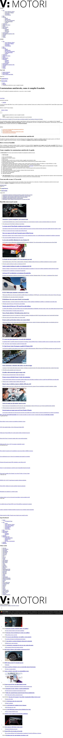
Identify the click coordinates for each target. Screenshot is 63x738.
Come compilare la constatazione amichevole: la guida (13, 131)
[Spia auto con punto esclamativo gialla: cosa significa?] (32, 622)
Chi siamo (4, 613)
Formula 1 (7, 29)
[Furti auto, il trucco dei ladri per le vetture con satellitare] (32, 630)
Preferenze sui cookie (22, 613)
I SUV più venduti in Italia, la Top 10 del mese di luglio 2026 (12, 427)
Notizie (3, 26)
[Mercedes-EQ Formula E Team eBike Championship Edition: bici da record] (32, 694)
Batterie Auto (5, 592)
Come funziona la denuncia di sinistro (35, 119)
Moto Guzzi (4, 566)
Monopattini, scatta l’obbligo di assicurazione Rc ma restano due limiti (16, 199)
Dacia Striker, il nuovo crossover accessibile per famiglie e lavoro (12, 421)
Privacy (12, 613)
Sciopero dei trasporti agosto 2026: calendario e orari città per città (13, 462)
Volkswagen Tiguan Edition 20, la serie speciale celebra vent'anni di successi (15, 432)
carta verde (31, 165)
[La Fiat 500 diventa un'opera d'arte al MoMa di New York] (32, 707)
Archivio (17, 605)
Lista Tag (4, 548)
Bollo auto (4, 572)
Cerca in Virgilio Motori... (4, 604)
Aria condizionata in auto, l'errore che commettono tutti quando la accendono (15, 456)
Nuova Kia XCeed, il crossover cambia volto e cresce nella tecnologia (13, 438)
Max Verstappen (5, 591)
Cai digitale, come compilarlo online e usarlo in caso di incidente (14, 197)
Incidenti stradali (3, 185)
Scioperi (6, 22)
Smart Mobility (5, 27)
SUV (3, 555)
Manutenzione (7, 19)
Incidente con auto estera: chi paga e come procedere (12, 198)
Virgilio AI (4, 23)
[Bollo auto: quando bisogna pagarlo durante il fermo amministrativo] (32, 690)
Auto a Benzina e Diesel (9, 11)
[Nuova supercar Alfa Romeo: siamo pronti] (32, 720)
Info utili (4, 17)
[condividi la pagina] (1, 112)
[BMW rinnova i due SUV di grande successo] (32, 656)
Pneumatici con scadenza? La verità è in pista (9, 491)
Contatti (4, 37)
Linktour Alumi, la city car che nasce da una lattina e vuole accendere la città (15, 497)
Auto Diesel (4, 552)
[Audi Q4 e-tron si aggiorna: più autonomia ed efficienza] (32, 711)
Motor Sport (4, 532)
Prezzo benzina (5, 73)
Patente (6, 18)
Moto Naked (4, 562)
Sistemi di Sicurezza (6, 577)
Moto (3, 16)
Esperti (3, 35)
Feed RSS (13, 605)
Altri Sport (7, 31)
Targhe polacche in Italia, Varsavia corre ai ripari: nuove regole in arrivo (14, 515)
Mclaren (4, 589)
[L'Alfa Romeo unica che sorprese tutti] (32, 699)
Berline (3, 558)
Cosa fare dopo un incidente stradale (21, 119)
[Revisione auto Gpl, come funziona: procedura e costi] (32, 733)
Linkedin (4, 102)
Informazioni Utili (5, 536)
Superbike (4, 565)
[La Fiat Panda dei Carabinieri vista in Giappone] (32, 703)
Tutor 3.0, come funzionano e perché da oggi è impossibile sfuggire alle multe (15, 467)
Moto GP (7, 30)
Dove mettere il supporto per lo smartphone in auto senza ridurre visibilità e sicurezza (16, 450)
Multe (3, 581)
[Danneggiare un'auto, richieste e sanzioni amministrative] (32, 686)
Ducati (3, 587)
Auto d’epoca (7, 528)
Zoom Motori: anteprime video (8, 33)
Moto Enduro (5, 561)
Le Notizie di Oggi (8, 521)
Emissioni (4, 593)
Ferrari (3, 586)
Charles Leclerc (5, 590)
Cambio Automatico (6, 594)
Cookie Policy (16, 613)
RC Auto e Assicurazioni (10, 20)
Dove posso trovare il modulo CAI (7, 119)
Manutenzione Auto (6, 569)
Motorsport (4, 28)
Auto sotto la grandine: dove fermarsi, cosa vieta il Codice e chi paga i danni (15, 473)
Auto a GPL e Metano (9, 12)
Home (3, 83)
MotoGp (4, 585)
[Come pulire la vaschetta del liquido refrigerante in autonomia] (32, 639)
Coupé (3, 559)
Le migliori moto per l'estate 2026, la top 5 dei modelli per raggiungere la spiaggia (16, 504)
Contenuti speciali (3, 605)
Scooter (3, 564)
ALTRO (1, 39)
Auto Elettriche (8, 14)
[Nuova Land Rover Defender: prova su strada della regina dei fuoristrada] (32, 664)
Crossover (4, 554)
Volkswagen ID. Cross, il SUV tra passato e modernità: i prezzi (12, 444)
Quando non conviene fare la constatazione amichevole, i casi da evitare (16, 195)
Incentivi (4, 580)
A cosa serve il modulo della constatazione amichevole (13, 129)
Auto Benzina (5, 551)
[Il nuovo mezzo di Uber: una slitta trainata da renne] (32, 678)
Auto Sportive (5, 560)
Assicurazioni (5, 576)
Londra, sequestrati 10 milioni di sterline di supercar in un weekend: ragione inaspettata (17, 509)
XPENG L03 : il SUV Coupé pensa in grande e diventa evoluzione (13, 480)
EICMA (4, 568)
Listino (6, 523)
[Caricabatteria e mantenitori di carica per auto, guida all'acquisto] (32, 643)
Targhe (3, 574)
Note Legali (8, 613)
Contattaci (9, 605)
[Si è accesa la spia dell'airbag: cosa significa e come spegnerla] (32, 634)
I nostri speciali (5, 32)
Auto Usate (4, 553)
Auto (3, 10)
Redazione (4, 543)
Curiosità (4, 34)
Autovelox (4, 573)
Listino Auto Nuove (6, 24)
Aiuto (27, 613)
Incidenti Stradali (5, 583)
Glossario (4, 535)
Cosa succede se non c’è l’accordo (9, 132)
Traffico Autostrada (6, 72)
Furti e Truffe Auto (6, 582)
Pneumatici (4, 571)
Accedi (1, 8)
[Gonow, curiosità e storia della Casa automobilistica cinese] (32, 669)
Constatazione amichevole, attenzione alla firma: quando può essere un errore (17, 194)
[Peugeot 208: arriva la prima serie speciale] (32, 729)
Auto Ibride (7, 13)
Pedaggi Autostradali (6, 579)
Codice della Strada (8, 21)
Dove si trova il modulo (7, 130)
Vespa (3, 563)
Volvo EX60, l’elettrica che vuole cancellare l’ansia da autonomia (12, 485)
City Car (4, 556)
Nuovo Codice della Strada (7, 74)
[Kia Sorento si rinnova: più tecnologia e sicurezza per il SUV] (32, 647)
